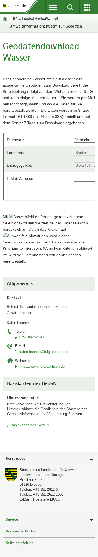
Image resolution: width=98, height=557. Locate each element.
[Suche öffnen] (70, 7)
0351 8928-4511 (31, 337)
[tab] (49, 459)
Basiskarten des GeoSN (30, 425)
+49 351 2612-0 (45, 489)
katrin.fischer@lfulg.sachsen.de (44, 352)
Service (12, 520)
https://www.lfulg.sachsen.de (42, 366)
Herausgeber (16, 459)
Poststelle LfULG (46, 499)
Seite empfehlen (19, 543)
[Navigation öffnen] (53, 7)
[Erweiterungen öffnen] (87, 7)
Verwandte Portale (21, 531)
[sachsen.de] (15, 6)
